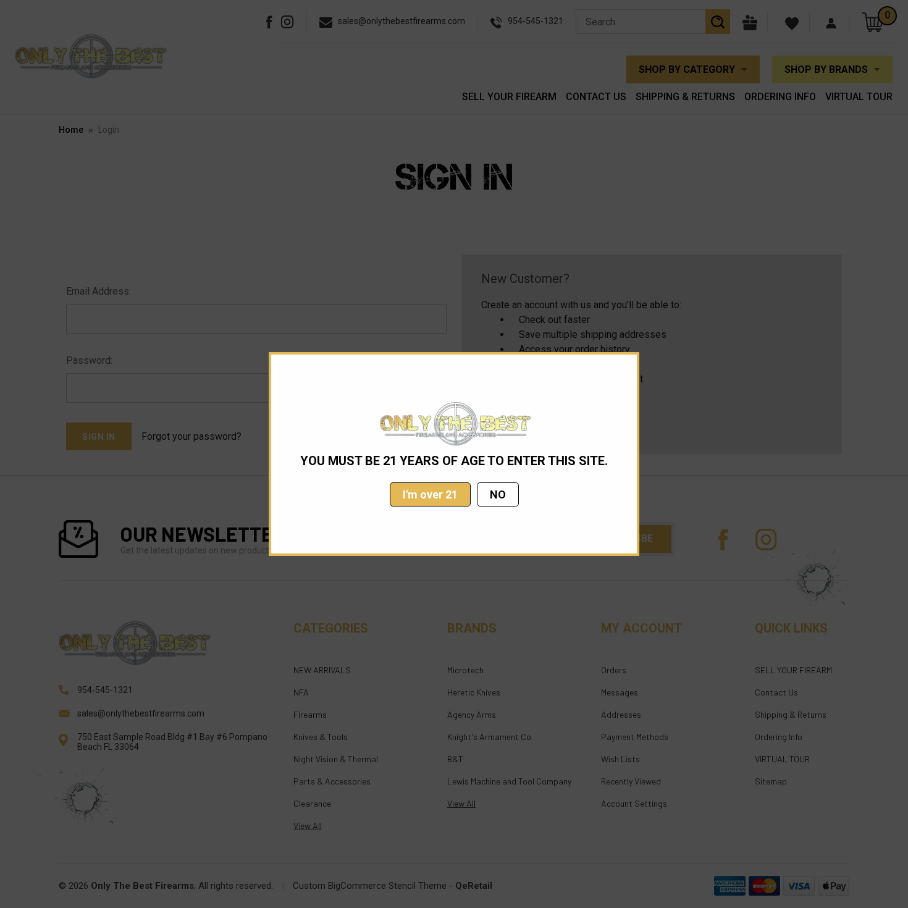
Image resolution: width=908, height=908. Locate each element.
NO (498, 494)
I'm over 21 (430, 494)
